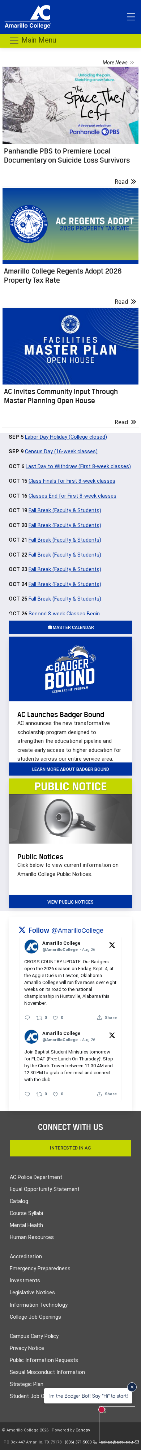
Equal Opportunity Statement (45, 1189)
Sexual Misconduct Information (47, 1372)
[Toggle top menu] (131, 17)
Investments (25, 1281)
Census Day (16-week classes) (61, 452)
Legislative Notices (32, 1293)
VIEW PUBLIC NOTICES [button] (70, 902)
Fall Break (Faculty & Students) (65, 510)
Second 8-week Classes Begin (64, 614)
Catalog (19, 1201)
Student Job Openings (36, 1396)
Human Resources (32, 1237)
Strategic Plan (26, 1384)
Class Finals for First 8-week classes (72, 481)
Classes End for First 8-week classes (72, 496)
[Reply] (27, 1018)
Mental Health (26, 1225)
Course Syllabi (26, 1213)
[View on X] (112, 945)
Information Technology (39, 1305)
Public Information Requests (44, 1360)
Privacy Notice (27, 1348)
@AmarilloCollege (77, 930)
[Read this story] (70, 105)
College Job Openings (35, 1317)
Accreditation (26, 1257)
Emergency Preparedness (40, 1269)
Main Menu (38, 40)
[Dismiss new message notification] (132, 1387)
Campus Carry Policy (34, 1336)
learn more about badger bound (70, 769)
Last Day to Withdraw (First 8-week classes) (78, 466)
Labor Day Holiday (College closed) (66, 437)
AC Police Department (36, 1177)
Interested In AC (70, 1148)
